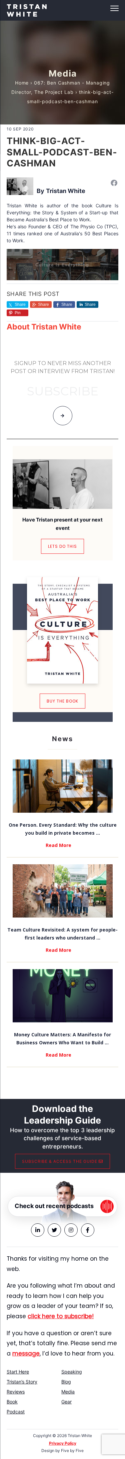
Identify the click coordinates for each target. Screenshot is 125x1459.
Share (43, 304)
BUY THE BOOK (62, 701)
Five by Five (72, 1450)
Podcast (16, 1411)
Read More (58, 845)
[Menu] (62, 8)
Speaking (71, 1371)
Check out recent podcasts (54, 1205)
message (26, 1353)
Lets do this (62, 546)
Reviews (16, 1391)
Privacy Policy (62, 1443)
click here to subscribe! (61, 1316)
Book (12, 1401)
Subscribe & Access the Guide (60, 1161)
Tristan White (65, 190)
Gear (66, 1401)
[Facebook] (114, 183)
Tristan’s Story (22, 1381)
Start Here (18, 1371)
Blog (66, 1381)
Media (68, 1391)
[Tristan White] (20, 185)
